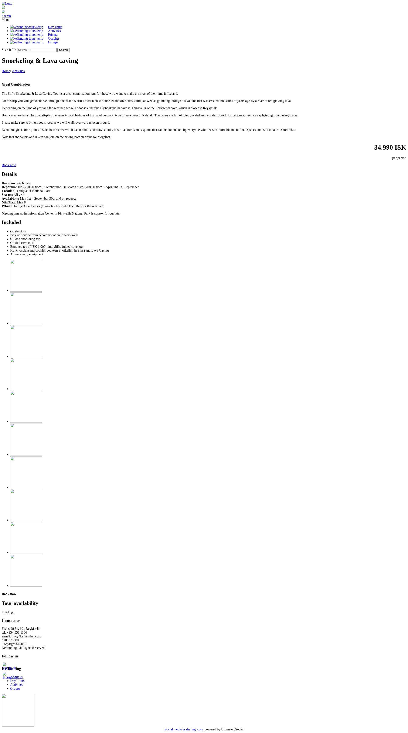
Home (6, 71)
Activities (18, 71)
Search (6, 16)
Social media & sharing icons (184, 729)
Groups (15, 688)
